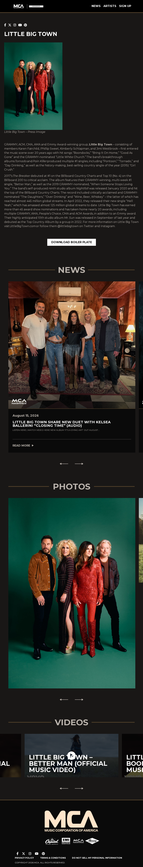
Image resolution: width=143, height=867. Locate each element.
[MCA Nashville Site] (78, 841)
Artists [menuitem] (109, 6)
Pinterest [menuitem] (43, 853)
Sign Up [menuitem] (125, 6)
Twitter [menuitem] (23, 853)
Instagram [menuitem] (30, 853)
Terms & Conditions (53, 858)
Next (80, 464)
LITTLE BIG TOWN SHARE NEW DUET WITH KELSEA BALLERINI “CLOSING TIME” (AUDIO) (62, 424)
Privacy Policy (24, 858)
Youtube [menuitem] (36, 853)
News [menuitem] (96, 6)
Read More (21, 445)
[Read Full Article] (71, 344)
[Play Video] (71, 755)
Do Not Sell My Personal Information (97, 858)
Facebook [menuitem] (17, 853)
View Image (72, 587)
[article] (71, 755)
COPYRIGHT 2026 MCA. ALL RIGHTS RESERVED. (40, 862)
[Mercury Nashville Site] (92, 841)
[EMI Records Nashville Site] (66, 841)
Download (72, 596)
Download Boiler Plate (71, 242)
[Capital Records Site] (52, 841)
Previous (62, 464)
